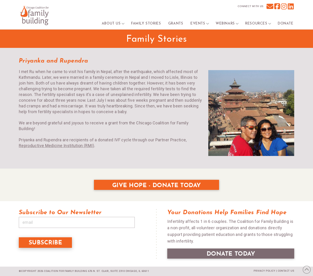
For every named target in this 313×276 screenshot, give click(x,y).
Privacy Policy (264, 270)
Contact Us (286, 270)
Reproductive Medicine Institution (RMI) (56, 145)
